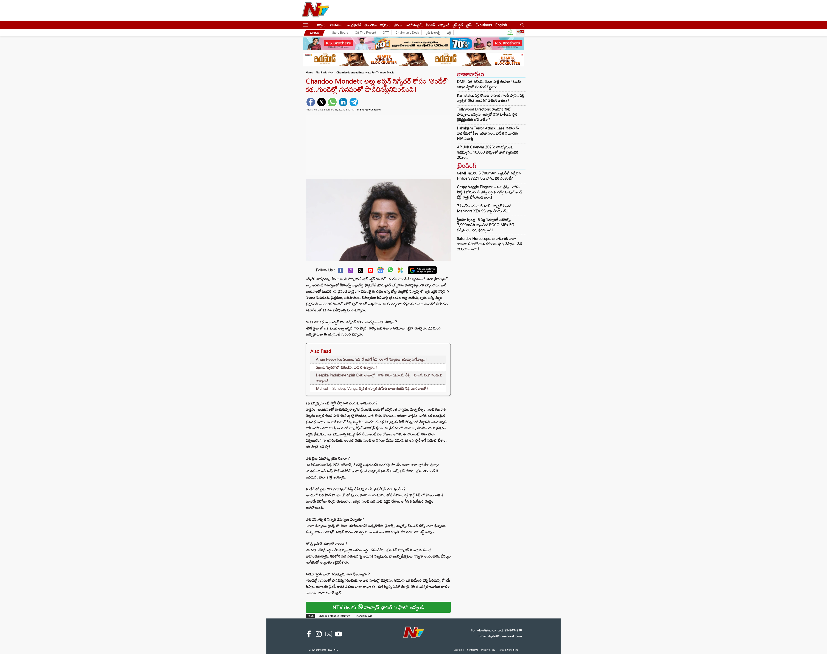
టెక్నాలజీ (443, 24)
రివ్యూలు (385, 24)
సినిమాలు (336, 24)
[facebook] (310, 102)
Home (309, 72)
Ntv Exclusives (325, 72)
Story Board (340, 32)
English (501, 24)
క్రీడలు (398, 24)
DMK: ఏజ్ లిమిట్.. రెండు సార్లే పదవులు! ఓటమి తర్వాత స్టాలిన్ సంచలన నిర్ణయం (489, 84)
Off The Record (365, 32)
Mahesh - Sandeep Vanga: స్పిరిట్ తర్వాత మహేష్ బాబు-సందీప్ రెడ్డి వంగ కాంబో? (372, 388)
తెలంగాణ (371, 24)
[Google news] (380, 271)
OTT (386, 32)
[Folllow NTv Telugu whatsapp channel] (510, 32)
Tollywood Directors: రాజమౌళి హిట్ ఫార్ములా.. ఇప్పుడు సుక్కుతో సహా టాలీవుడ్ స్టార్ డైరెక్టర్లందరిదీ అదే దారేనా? (487, 114)
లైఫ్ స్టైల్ (458, 24)
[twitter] (321, 102)
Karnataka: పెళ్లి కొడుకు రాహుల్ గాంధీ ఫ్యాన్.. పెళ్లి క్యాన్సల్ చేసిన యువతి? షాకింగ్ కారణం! (490, 98)
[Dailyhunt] (400, 271)
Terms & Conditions (508, 650)
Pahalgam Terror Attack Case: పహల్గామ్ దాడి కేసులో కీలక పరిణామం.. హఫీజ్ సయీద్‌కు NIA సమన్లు (488, 133)
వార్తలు (321, 24)
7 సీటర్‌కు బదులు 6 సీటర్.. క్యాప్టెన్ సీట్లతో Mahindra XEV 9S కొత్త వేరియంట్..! (484, 208)
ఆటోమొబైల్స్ (415, 24)
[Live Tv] (520, 32)
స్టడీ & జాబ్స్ (433, 32)
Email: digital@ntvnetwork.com (500, 636)
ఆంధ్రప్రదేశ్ (354, 24)
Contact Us (472, 650)
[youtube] (338, 635)
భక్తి (449, 32)
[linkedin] (343, 102)
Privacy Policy (488, 650)
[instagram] (318, 635)
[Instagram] (350, 271)
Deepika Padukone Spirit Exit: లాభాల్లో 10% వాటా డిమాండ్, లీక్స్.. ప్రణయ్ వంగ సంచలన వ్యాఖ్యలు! (379, 377)
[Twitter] (360, 271)
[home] (312, 24)
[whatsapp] (332, 102)
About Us (459, 650)
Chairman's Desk (407, 32)
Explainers (484, 24)
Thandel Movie (364, 615)
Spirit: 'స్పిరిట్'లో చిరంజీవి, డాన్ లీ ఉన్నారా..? (346, 367)
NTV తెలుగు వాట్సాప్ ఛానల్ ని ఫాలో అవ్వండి (378, 607)
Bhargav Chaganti (370, 109)
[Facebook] (340, 271)
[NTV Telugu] (316, 10)
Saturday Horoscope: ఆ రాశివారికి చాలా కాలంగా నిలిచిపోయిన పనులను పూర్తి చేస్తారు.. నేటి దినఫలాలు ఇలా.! (489, 243)
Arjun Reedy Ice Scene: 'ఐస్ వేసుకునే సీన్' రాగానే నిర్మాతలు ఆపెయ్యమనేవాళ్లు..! (371, 359)
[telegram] (354, 102)
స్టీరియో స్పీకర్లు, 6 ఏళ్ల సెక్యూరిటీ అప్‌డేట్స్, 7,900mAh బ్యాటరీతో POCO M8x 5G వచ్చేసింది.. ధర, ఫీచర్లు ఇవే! (485, 224)
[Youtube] (370, 271)
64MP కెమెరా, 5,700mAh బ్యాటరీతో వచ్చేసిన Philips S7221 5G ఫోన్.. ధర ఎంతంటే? (489, 175)
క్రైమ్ (469, 24)
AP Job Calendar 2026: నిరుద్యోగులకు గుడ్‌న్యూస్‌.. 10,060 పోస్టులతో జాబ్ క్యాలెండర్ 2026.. (487, 152)
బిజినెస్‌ (430, 24)
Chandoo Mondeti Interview (334, 615)
